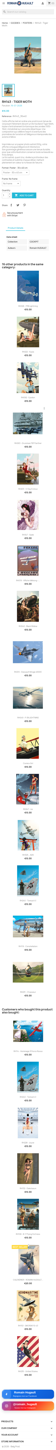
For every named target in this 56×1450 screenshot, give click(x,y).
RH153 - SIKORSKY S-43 (28, 1325)
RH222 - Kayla (28, 352)
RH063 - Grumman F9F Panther (28, 443)
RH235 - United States (28, 1371)
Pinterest (24, 205)
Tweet (17, 205)
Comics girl (28, 763)
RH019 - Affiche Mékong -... (28, 580)
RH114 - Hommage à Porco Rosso (28, 1051)
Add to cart (24, 195)
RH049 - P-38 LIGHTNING (28, 717)
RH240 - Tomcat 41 (28, 900)
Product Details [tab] (15, 228)
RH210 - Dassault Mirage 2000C (28, 672)
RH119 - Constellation (28, 946)
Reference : (7, 116)
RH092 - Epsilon (28, 397)
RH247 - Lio (28, 809)
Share (11, 205)
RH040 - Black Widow (28, 626)
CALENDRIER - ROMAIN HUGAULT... (28, 1280)
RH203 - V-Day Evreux (28, 489)
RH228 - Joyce (28, 1142)
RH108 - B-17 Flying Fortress (28, 1234)
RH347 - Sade (28, 535)
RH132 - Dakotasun (28, 1188)
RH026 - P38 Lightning (28, 306)
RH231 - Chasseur (28, 992)
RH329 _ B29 (28, 855)
